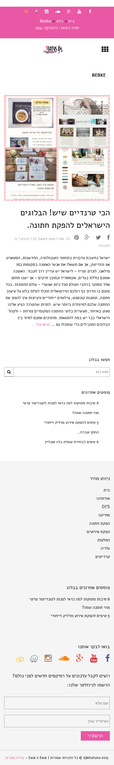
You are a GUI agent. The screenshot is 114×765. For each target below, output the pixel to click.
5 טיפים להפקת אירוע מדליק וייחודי (71, 422)
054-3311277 (46, 28)
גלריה (105, 548)
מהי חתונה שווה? (85, 412)
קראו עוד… (41, 324)
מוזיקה (104, 515)
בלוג (59, 21)
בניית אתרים (15, 757)
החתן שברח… (88, 432)
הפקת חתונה (99, 523)
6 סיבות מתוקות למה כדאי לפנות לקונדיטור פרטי (61, 403)
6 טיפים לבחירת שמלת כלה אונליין (72, 442)
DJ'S (106, 506)
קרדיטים (102, 556)
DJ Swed (40, 238)
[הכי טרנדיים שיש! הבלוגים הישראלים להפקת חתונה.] (106, 237)
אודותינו (103, 498)
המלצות (103, 540)
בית (71, 21)
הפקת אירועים (98, 531)
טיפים (25, 238)
